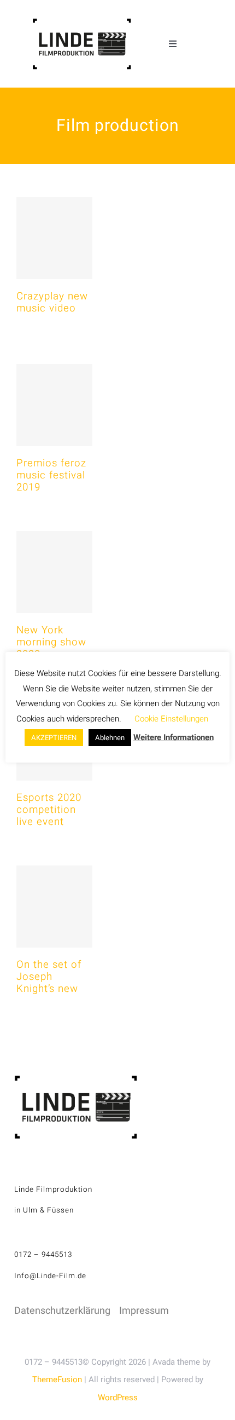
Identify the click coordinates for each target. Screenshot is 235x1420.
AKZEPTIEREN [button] (54, 737)
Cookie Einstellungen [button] (171, 719)
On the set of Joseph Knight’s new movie (48, 983)
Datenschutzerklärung (62, 1310)
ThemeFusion (57, 1379)
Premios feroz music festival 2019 (51, 475)
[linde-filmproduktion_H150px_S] (81, 22)
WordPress (118, 1398)
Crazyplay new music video (52, 302)
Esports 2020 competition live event (48, 810)
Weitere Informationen (173, 737)
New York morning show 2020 (51, 642)
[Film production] (54, 238)
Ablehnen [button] (110, 737)
